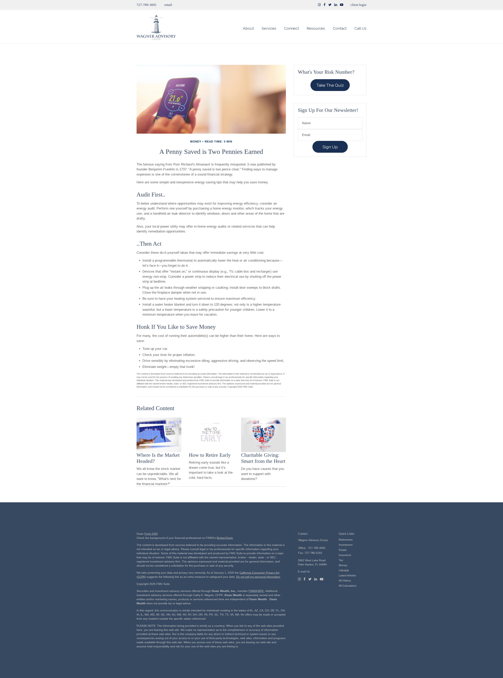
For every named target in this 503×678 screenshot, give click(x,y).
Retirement (345, 539)
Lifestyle (344, 570)
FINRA (253, 591)
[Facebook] (305, 579)
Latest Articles (347, 575)
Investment (345, 544)
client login (358, 5)
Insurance (345, 555)
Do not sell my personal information (258, 576)
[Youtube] (321, 579)
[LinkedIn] (315, 579)
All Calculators (347, 585)
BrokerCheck (225, 537)
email (168, 5)
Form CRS (151, 533)
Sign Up (330, 146)
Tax (341, 560)
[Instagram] (319, 5)
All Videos (345, 580)
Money (343, 565)
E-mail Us (304, 571)
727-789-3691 (147, 5)
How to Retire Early (210, 455)
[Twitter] (309, 579)
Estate (343, 549)
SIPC (261, 591)
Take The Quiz (330, 85)
